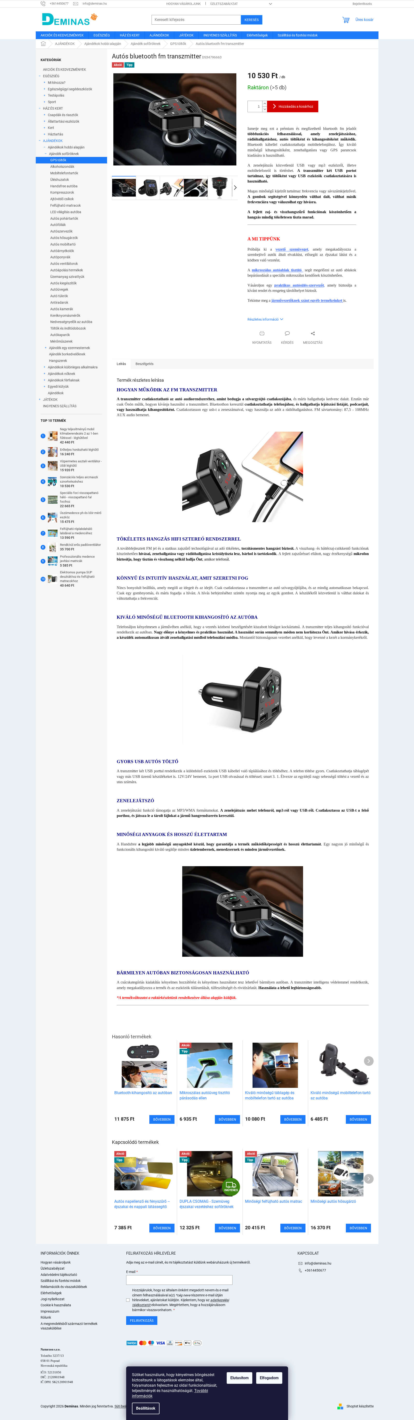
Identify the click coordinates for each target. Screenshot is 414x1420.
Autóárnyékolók (62, 251)
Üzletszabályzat (224, 4)
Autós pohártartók (64, 218)
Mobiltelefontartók (64, 173)
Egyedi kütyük (58, 386)
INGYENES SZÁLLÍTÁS (59, 406)
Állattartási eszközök (63, 121)
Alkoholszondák (62, 167)
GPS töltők (58, 160)
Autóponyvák (60, 257)
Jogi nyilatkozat (53, 1299)
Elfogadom (269, 1378)
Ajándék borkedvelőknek (67, 354)
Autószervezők (61, 231)
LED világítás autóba (65, 212)
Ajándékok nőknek (61, 374)
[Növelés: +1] (264, 103)
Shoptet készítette (360, 1406)
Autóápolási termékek (66, 270)
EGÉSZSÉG (51, 76)
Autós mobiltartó (63, 244)
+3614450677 (315, 1270)
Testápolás (56, 95)
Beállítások (145, 1408)
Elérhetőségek (51, 1293)
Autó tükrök (59, 296)
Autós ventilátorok (64, 264)
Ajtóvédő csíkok (62, 199)
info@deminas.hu (318, 1263)
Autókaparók (60, 335)
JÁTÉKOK (50, 399)
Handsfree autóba (64, 186)
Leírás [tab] (121, 364)
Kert (51, 128)
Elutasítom (239, 1378)
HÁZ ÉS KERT (53, 108)
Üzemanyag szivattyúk (67, 277)
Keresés (252, 20)
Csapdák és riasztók (63, 115)
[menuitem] (62, 35)
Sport (52, 102)
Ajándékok (56, 393)
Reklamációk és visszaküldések (64, 1287)
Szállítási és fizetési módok (60, 1281)
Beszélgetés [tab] (144, 364)
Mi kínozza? (56, 82)
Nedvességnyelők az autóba (71, 322)
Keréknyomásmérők (65, 315)
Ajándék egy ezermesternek (69, 348)
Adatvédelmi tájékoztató (59, 1275)
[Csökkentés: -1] (264, 109)
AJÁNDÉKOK (53, 141)
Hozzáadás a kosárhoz (296, 106)
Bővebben (162, 1228)
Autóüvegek (59, 289)
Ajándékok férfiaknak (64, 380)
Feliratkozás (141, 1320)
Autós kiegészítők (63, 283)
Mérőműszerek (61, 341)
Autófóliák (58, 225)
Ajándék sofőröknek (64, 154)
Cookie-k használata (56, 1305)
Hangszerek (58, 361)
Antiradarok (59, 302)
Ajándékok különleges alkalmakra (73, 367)
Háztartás (55, 134)
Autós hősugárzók (64, 238)
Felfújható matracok (65, 205)
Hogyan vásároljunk (183, 4)
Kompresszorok (62, 192)
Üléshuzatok (59, 180)
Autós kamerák (61, 309)
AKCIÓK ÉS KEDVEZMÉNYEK (64, 69)
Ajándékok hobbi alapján (66, 147)
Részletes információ (263, 319)
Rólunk (46, 1317)
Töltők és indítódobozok (68, 328)
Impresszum (50, 1311)
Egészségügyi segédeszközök (70, 89)
